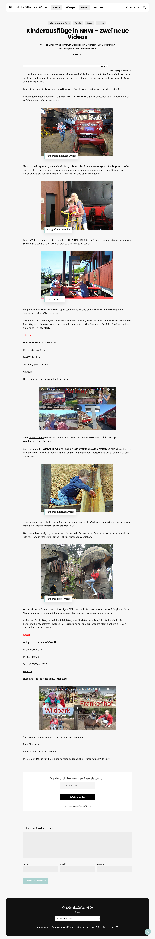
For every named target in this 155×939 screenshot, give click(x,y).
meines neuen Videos (61, 74)
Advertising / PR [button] (110, 927)
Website (27, 371)
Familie (78, 23)
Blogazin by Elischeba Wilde (28, 7)
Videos (101, 23)
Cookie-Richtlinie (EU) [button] (88, 927)
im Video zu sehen (37, 240)
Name (26, 864)
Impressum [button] (42, 927)
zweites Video (36, 437)
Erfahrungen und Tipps (60, 23)
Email (63, 864)
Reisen (89, 23)
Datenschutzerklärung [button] (63, 927)
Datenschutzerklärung (81, 806)
